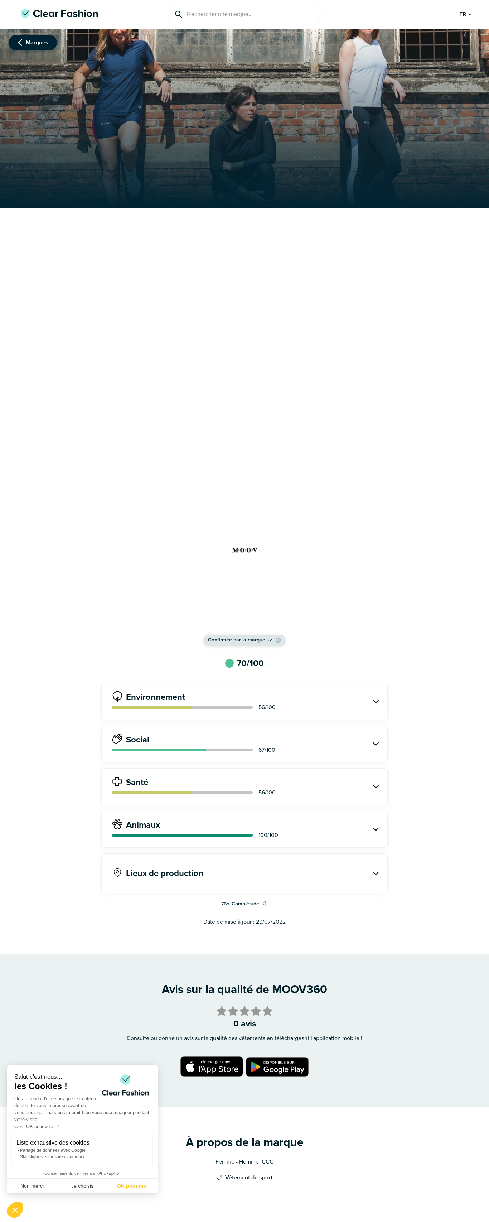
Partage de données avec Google (53, 1150)
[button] (15, 1209)
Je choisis (82, 1186)
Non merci (32, 1186)
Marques (37, 42)
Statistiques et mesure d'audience (53, 1156)
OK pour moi (132, 1186)
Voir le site (244, 619)
